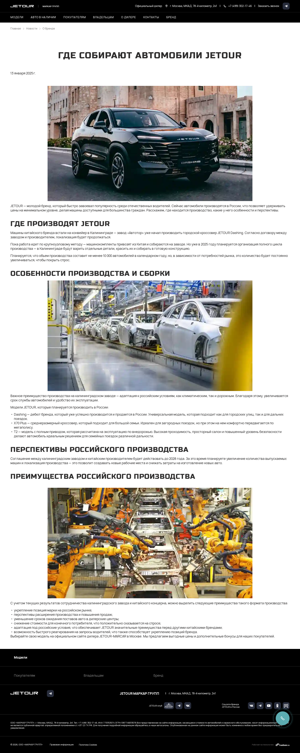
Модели (20, 657)
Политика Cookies (88, 744)
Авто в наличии (43, 17)
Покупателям (24, 675)
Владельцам (93, 675)
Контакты (151, 17)
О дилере (128, 17)
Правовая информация (62, 744)
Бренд (158, 675)
